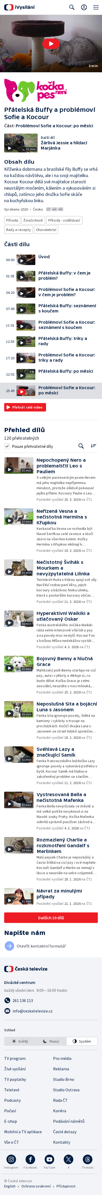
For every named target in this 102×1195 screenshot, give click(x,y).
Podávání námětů (68, 1121)
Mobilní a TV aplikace (23, 1131)
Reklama (61, 1068)
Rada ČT (60, 1100)
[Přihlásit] (84, 7)
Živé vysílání (15, 1068)
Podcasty (12, 1100)
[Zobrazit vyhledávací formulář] (72, 7)
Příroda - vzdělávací (64, 220)
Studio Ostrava (66, 1089)
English (9, 1186)
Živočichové (33, 220)
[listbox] (51, 1041)
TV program (15, 1058)
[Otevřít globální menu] (96, 7)
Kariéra (59, 1110)
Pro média (62, 1058)
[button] (51, 43)
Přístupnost (65, 1186)
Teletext (12, 1089)
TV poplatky (15, 1079)
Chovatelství (46, 229)
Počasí (10, 1110)
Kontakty (61, 1142)
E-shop (10, 1121)
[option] (20, 1041)
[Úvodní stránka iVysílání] (19, 7)
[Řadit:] (93, 445)
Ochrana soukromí (36, 1186)
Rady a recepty (18, 229)
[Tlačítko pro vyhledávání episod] (81, 446)
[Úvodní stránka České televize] (26, 969)
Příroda (12, 220)
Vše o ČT (11, 1142)
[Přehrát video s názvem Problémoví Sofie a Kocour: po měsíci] (51, 43)
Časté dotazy (64, 1131)
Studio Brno (63, 1079)
